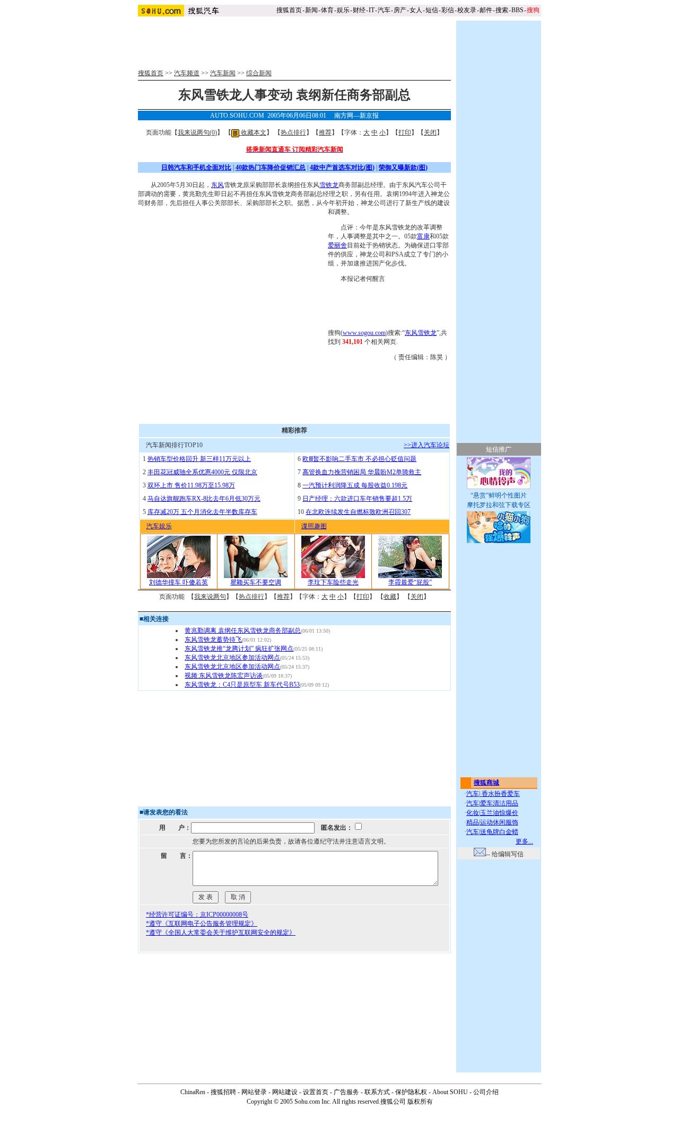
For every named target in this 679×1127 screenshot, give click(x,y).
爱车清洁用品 (499, 803)
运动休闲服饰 (499, 822)
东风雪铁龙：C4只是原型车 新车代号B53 (242, 684)
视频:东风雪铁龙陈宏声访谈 (224, 675)
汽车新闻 (223, 73)
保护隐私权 (411, 1092)
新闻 (311, 10)
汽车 (384, 10)
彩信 (447, 10)
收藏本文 (252, 132)
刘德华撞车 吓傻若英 (178, 582)
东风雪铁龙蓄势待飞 (213, 639)
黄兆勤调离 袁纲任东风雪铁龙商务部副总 (243, 630)
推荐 (325, 132)
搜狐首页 (289, 10)
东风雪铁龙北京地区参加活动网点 (232, 657)
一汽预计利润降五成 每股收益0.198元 (354, 485)
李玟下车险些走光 (333, 582)
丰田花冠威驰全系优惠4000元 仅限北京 (202, 472)
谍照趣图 (314, 526)
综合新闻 (259, 73)
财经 (359, 10)
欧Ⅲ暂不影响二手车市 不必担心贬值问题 (359, 459)
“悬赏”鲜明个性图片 (499, 495)
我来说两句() (197, 132)
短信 (431, 10)
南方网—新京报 (356, 115)
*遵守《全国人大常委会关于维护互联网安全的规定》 (220, 932)
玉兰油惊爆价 (499, 813)
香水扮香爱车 (500, 793)
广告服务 (346, 1092)
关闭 (430, 132)
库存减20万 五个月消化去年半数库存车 (202, 512)
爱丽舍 (337, 245)
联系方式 (377, 1092)
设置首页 (315, 1092)
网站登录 (254, 1092)
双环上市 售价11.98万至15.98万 (191, 485)
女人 (416, 10)
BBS (517, 10)
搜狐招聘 (223, 1092)
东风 (217, 185)
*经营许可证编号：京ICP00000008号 (197, 914)
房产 (400, 10)
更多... (524, 841)
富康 (423, 236)
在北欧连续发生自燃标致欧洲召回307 (358, 512)
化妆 (472, 813)
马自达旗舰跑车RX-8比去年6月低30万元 (203, 498)
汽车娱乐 (159, 526)
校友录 (466, 10)
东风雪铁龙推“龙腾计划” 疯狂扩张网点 (239, 648)
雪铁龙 (328, 185)
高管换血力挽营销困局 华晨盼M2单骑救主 (361, 472)
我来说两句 (210, 596)
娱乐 (343, 10)
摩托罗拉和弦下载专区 (498, 505)
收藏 (390, 596)
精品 (472, 822)
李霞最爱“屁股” (410, 582)
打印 (404, 132)
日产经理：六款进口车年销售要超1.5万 (357, 498)
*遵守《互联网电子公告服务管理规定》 (201, 923)
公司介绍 (486, 1092)
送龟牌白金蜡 (499, 832)
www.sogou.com (364, 332)
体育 (327, 10)
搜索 (501, 10)
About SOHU (450, 1092)
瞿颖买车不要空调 (255, 582)
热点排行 (293, 132)
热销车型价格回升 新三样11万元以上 (199, 459)
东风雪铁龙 (421, 332)
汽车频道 (186, 73)
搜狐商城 (486, 782)
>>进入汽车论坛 (426, 445)
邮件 (486, 10)
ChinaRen (192, 1092)
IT (372, 10)
